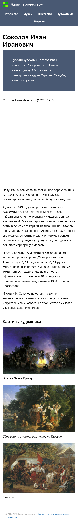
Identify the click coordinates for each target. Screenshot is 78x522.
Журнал (39, 21)
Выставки (45, 14)
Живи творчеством (27, 4)
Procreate (11, 14)
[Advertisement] (39, 147)
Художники (65, 14)
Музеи (27, 14)
